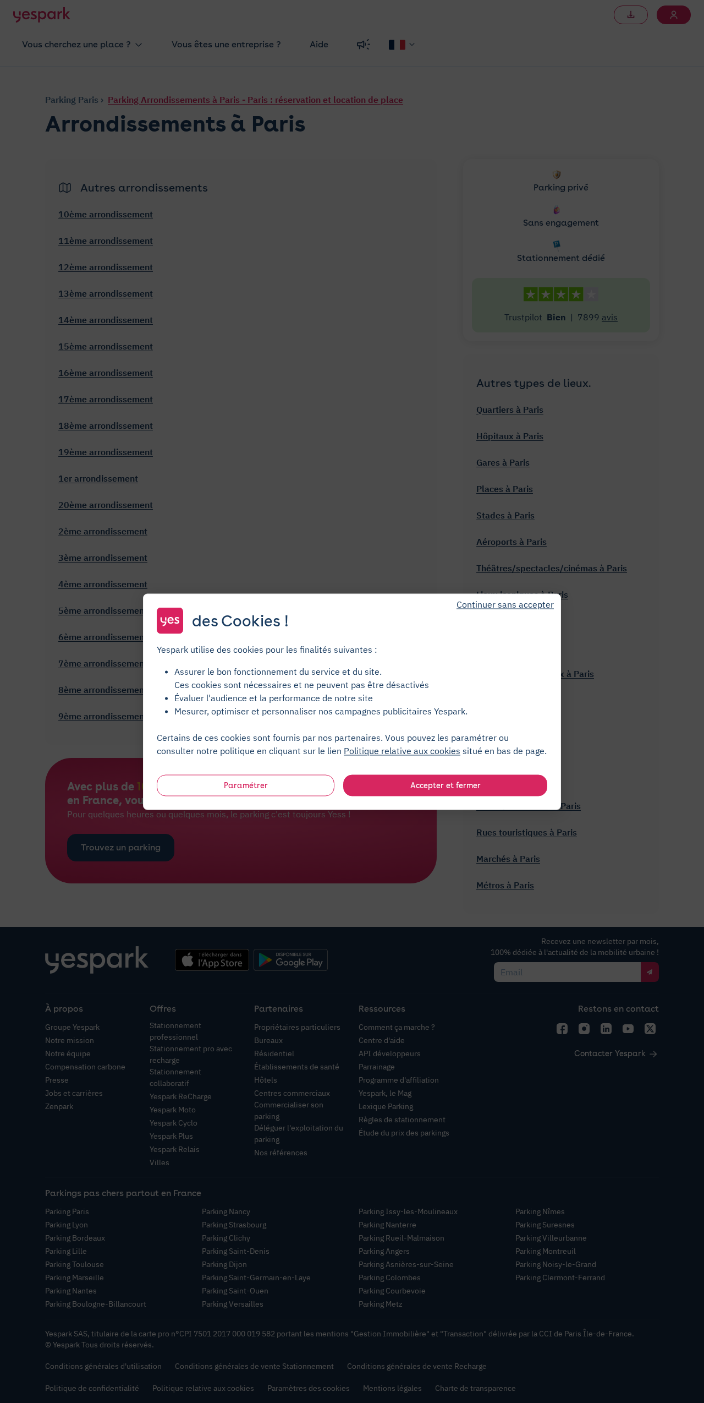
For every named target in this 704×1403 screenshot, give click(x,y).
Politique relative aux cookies (402, 750)
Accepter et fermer (445, 784)
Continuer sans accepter (505, 603)
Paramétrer (246, 784)
